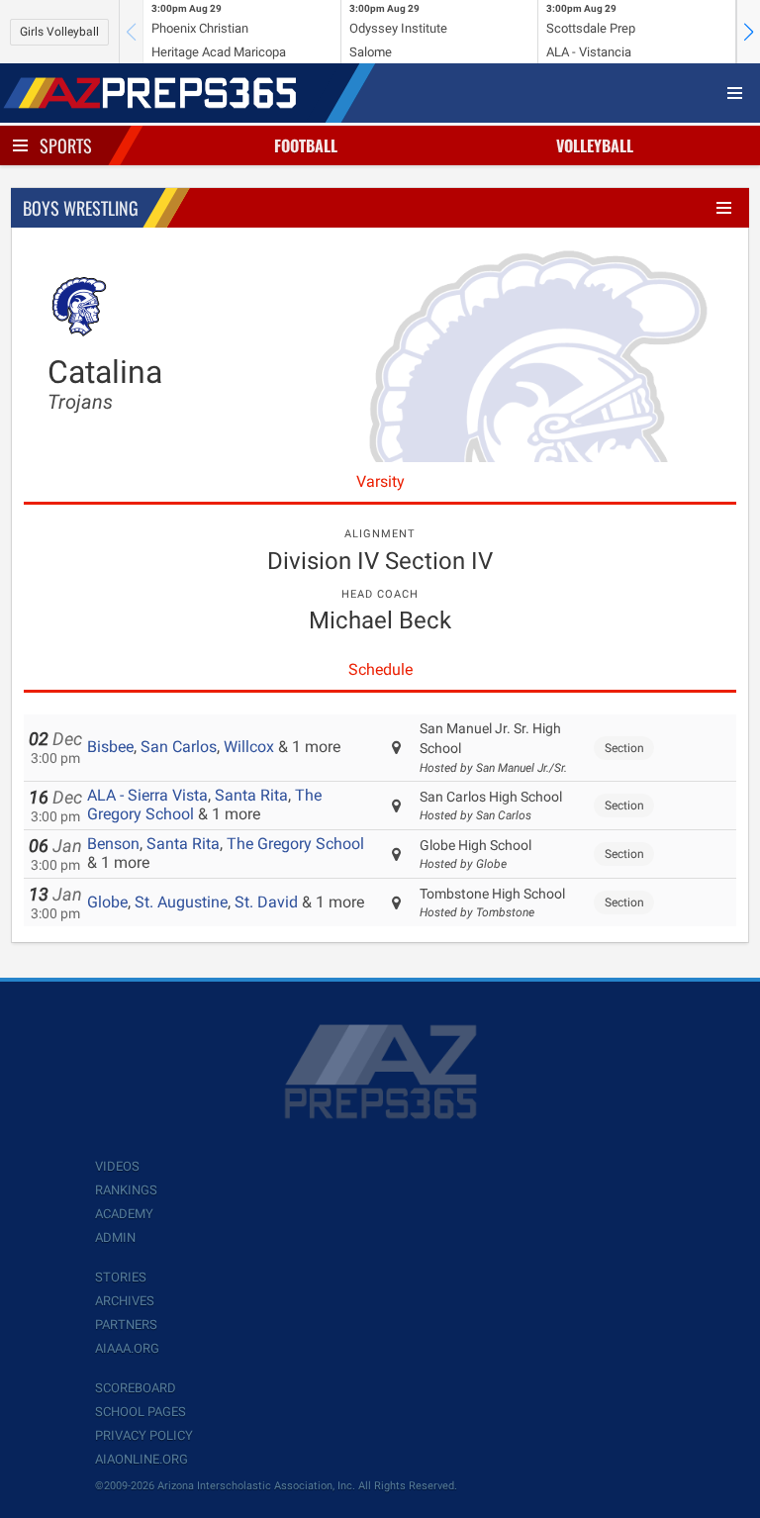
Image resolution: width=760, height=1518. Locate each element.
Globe (107, 902)
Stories (120, 1277)
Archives (124, 1300)
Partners (126, 1324)
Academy (124, 1213)
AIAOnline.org (141, 1459)
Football (305, 145)
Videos (117, 1166)
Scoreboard (135, 1387)
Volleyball (594, 145)
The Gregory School (295, 843)
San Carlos (179, 746)
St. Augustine (181, 902)
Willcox (249, 746)
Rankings (126, 1190)
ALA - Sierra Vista (147, 795)
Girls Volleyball (59, 32)
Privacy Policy (144, 1435)
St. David (266, 902)
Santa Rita (251, 795)
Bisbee (110, 746)
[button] (748, 31)
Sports (66, 145)
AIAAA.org (127, 1348)
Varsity (380, 481)
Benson (113, 843)
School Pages (140, 1411)
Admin (115, 1237)
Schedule (380, 669)
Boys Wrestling (81, 208)
